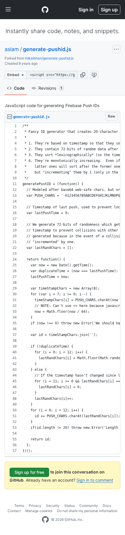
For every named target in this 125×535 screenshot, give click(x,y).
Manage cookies (38, 511)
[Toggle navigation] (8, 9)
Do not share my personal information (87, 511)
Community (88, 505)
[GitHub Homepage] (45, 519)
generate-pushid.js (47, 49)
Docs (107, 505)
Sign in (86, 9)
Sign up (109, 9)
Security (53, 505)
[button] (83, 75)
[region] (62, 288)
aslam (12, 49)
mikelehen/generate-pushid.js (49, 58)
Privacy (35, 505)
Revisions (50, 88)
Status (69, 505)
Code (19, 88)
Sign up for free (29, 472)
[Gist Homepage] (45, 9)
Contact (14, 511)
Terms (19, 505)
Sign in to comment (94, 480)
